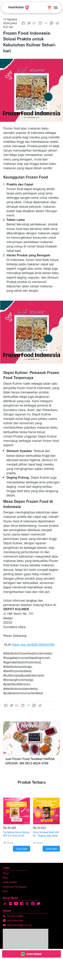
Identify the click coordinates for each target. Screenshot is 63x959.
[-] (5, 903)
